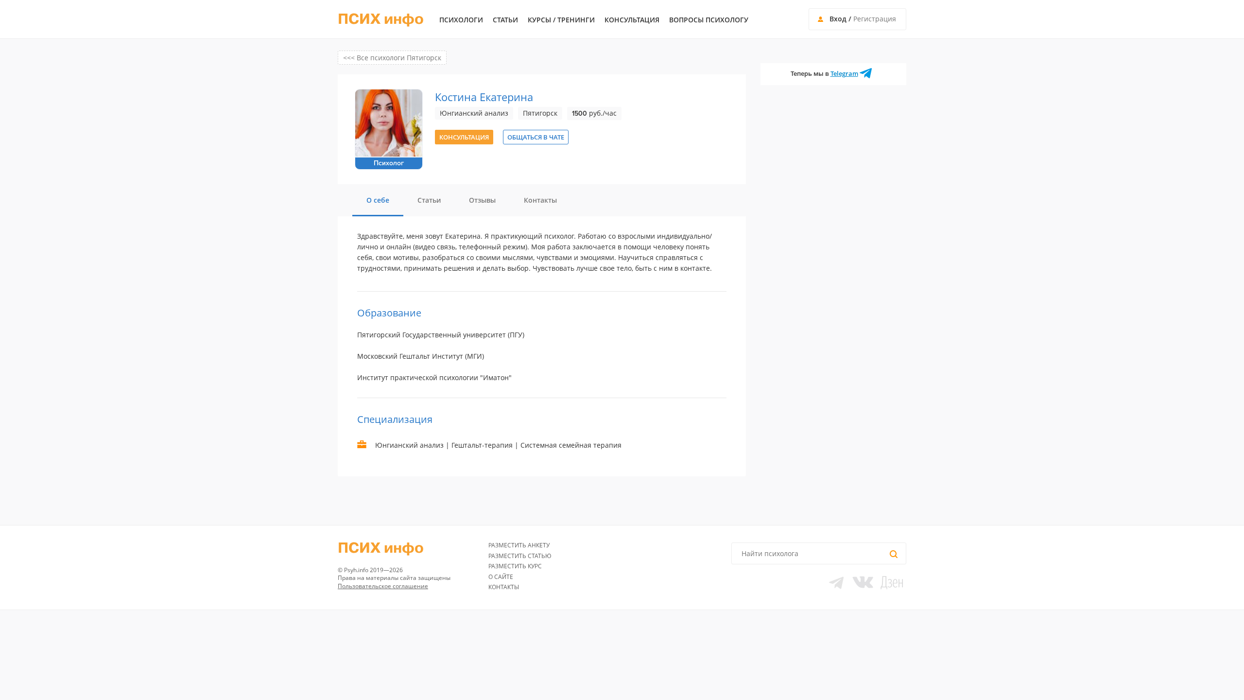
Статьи (505, 20)
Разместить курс (515, 566)
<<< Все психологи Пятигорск (392, 57)
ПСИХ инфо (381, 19)
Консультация (632, 20)
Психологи (461, 20)
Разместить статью (520, 556)
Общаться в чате (535, 137)
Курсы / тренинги (561, 20)
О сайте (500, 577)
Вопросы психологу (708, 20)
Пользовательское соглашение (383, 586)
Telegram (844, 73)
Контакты (503, 587)
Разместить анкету (519, 545)
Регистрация (874, 18)
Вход (838, 18)
